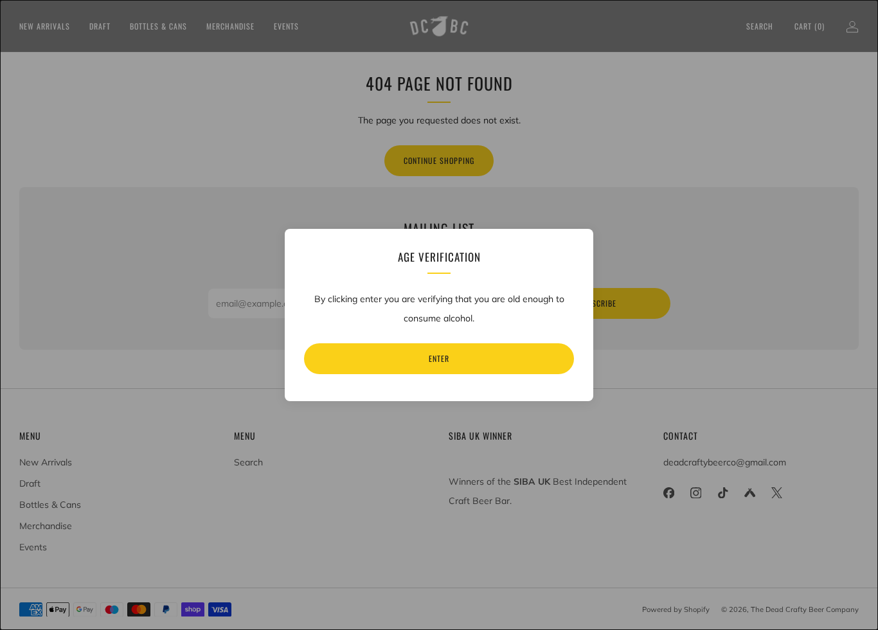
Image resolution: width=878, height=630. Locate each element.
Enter (439, 358)
